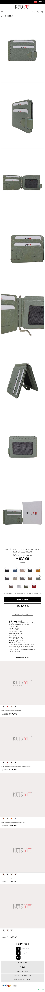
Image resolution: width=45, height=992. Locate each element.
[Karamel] (30, 578)
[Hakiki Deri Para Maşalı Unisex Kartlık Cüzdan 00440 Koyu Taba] (22, 850)
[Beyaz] (19, 586)
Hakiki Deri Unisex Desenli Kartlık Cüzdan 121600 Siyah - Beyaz (16, 766)
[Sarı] (38, 570)
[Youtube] (22, 957)
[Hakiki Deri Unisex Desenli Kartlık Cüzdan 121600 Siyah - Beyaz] (22, 739)
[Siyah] (7, 570)
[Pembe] (22, 570)
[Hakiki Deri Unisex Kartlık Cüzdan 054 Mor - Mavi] (22, 795)
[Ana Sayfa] (22, 7)
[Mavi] (15, 570)
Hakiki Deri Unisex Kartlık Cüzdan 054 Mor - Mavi (13, 822)
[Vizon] (11, 586)
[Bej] (15, 578)
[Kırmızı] (34, 586)
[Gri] (7, 578)
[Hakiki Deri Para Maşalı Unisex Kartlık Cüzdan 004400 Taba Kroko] (22, 906)
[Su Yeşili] (38, 578)
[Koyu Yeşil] (30, 570)
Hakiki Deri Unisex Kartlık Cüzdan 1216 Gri (11, 710)
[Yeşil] (26, 586)
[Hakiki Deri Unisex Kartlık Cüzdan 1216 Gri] (22, 683)
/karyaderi (24, 953)
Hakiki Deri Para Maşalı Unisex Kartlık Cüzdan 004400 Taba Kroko (17, 934)
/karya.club (25, 948)
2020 (41, 989)
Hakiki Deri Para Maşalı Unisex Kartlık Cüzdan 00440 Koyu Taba (16, 878)
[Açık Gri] (22, 578)
